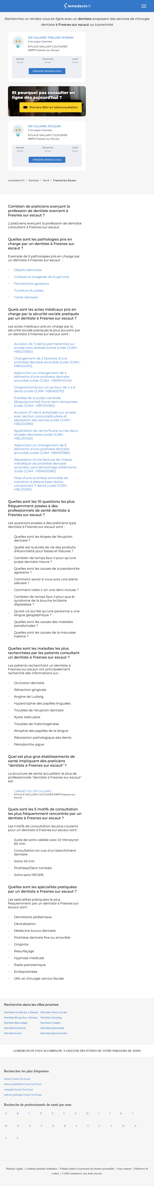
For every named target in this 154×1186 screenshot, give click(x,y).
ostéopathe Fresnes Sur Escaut (18, 1089)
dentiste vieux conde (54, 1012)
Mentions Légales (14, 1168)
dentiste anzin (13, 1033)
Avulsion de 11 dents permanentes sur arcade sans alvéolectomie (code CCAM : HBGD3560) (46, 347)
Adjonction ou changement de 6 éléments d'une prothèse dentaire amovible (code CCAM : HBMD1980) (42, 449)
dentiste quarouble (52, 1027)
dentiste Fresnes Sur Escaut (17, 1078)
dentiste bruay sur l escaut (20, 1017)
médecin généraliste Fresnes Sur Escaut (22, 1084)
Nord (46, 180)
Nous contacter (124, 1168)
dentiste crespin (51, 1022)
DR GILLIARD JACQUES (44, 126)
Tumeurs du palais (29, 290)
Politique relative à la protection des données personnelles (87, 1168)
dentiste (34, 180)
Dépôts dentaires (28, 270)
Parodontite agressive (31, 284)
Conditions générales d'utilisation (41, 1168)
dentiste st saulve (15, 1027)
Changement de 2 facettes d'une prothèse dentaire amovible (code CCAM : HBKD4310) (47, 362)
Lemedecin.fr (16, 180)
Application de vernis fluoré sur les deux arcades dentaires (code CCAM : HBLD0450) (46, 434)
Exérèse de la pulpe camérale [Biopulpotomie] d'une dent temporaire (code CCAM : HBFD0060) (46, 402)
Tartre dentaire (26, 297)
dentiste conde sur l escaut (21, 1012)
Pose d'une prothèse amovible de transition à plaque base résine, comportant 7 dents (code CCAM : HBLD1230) (41, 483)
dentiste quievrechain (54, 1033)
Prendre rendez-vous (47, 71)
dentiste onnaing (51, 1017)
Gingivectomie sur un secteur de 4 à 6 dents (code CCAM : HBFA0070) (44, 389)
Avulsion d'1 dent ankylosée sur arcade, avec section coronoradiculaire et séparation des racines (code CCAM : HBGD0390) (45, 418)
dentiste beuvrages (15, 1022)
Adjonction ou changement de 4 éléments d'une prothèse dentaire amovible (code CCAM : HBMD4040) (43, 376)
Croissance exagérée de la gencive (41, 277)
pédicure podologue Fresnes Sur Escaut (23, 1094)
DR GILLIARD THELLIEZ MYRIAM (50, 37)
